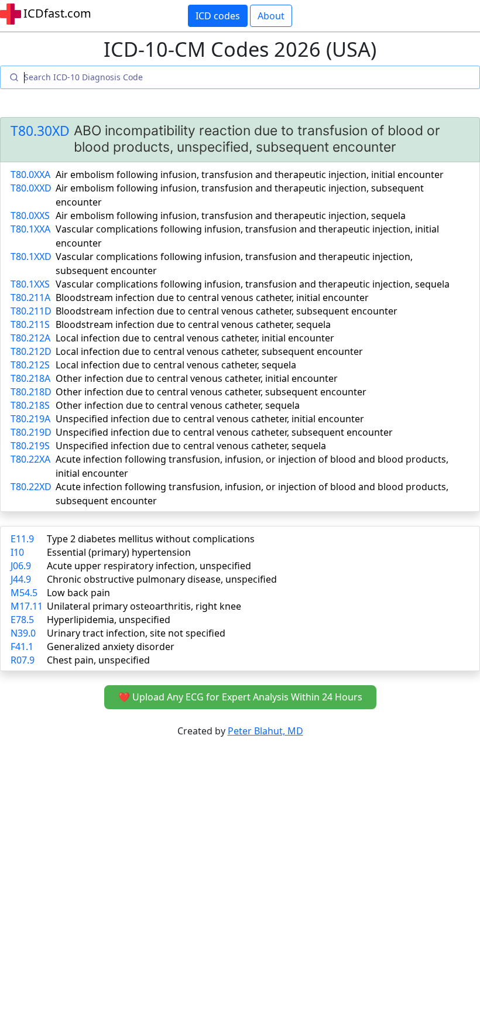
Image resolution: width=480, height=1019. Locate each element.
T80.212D (31, 351)
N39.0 (23, 633)
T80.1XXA (30, 229)
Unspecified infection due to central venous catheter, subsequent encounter (224, 432)
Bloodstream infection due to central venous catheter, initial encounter (212, 297)
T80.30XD (40, 131)
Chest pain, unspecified (98, 660)
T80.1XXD (31, 256)
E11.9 (22, 538)
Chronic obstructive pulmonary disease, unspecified (162, 579)
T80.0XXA (30, 174)
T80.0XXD (31, 188)
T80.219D (31, 432)
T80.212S (30, 364)
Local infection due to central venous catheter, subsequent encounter (209, 351)
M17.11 (27, 606)
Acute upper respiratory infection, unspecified (149, 565)
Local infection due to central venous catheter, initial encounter (195, 337)
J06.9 (21, 565)
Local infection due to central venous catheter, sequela (176, 364)
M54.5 (24, 592)
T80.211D (31, 311)
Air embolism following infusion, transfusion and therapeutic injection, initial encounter (250, 174)
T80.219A (30, 418)
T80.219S (30, 445)
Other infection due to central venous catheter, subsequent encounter (211, 391)
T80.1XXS (30, 284)
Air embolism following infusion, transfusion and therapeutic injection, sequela (231, 215)
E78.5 (22, 619)
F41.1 (22, 646)
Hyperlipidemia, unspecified (108, 619)
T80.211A (30, 297)
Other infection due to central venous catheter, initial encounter (197, 378)
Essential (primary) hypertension (119, 552)
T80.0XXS (30, 215)
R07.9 (23, 660)
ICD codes (218, 15)
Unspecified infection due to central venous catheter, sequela (191, 445)
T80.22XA (30, 459)
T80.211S (30, 324)
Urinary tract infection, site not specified (136, 633)
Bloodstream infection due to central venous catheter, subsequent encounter (226, 311)
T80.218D (31, 391)
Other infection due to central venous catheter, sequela (178, 405)
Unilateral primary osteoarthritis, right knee (144, 606)
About (271, 15)
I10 (17, 552)
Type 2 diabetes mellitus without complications (151, 538)
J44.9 (21, 579)
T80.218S (30, 405)
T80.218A (30, 378)
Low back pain (78, 592)
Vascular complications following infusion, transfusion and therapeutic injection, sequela (253, 284)
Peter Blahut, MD (265, 730)
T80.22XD (31, 486)
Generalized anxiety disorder (110, 646)
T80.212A (30, 337)
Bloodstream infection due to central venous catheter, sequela (193, 324)
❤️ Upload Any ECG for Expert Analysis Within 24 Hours (240, 696)
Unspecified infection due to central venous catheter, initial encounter (210, 418)
